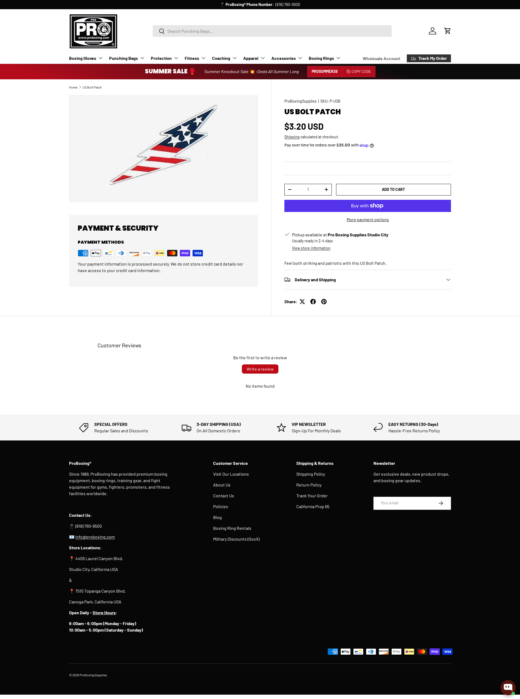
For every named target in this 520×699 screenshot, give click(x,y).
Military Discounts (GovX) (236, 538)
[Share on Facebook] (313, 301)
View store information (311, 248)
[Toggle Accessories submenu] (300, 58)
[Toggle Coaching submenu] (234, 58)
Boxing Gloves (82, 58)
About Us (221, 484)
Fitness (192, 58)
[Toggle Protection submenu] (176, 58)
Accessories (283, 58)
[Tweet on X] (302, 301)
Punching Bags (123, 58)
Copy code (361, 71)
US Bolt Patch (92, 87)
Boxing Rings (321, 58)
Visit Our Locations (231, 473)
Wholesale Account (381, 58)
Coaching (221, 58)
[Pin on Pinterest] (323, 301)
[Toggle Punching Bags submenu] (142, 58)
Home (73, 87)
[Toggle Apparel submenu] (262, 58)
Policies (220, 506)
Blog (217, 517)
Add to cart (393, 189)
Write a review (260, 368)
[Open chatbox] (508, 687)
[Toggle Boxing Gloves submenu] (100, 58)
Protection (161, 58)
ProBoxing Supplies (93, 675)
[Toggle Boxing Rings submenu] (338, 58)
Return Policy (308, 484)
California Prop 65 (312, 506)
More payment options (368, 219)
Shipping (292, 137)
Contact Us (223, 495)
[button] (448, 31)
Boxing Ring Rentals (232, 528)
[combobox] (272, 31)
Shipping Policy (310, 473)
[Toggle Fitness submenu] (203, 58)
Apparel (250, 58)
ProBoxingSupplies (300, 101)
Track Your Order (312, 495)
